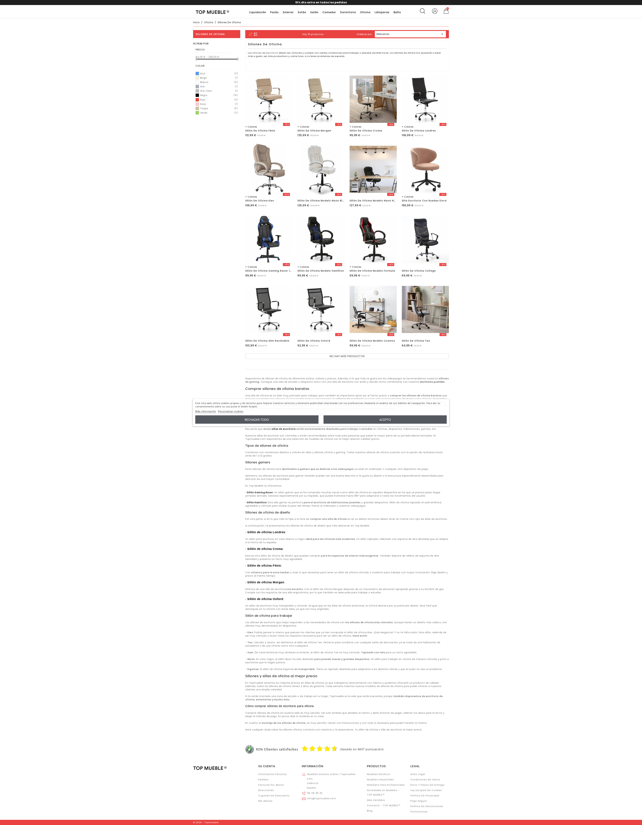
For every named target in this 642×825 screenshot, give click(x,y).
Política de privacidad (424, 795)
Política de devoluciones (426, 806)
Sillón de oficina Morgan (314, 130)
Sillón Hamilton (257, 502)
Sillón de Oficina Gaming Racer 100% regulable (277, 270)
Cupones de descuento (274, 795)
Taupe (218, 108)
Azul (218, 73)
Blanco (218, 82)
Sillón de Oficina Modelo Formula (372, 270)
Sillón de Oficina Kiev (259, 200)
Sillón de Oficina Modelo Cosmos (372, 340)
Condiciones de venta (425, 779)
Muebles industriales (380, 779)
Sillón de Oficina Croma (366, 130)
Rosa (218, 104)
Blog (369, 810)
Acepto (385, 419)
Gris (218, 86)
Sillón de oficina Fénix (260, 130)
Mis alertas (265, 801)
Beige (218, 78)
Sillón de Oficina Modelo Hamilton (320, 270)
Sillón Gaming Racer (260, 492)
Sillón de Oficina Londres (419, 130)
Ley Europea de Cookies (426, 790)
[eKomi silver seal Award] (249, 749)
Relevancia (410, 34)
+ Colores (251, 126)
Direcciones (266, 790)
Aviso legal (417, 774)
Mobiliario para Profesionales (386, 785)
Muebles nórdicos (378, 774)
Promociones (419, 811)
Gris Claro (218, 91)
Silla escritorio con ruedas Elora (424, 200)
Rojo (218, 99)
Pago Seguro (418, 801)
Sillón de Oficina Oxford (313, 340)
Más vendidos (376, 800)
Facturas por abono (271, 785)
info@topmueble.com (321, 798)
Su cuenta (266, 766)
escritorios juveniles (432, 382)
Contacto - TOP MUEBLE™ (383, 805)
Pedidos (263, 779)
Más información (205, 411)
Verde (218, 112)
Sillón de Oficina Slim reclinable (267, 340)
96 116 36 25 (315, 793)
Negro (218, 95)
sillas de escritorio (284, 429)
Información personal (272, 774)
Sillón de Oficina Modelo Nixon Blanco (323, 200)
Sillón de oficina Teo (416, 340)
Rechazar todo (257, 419)
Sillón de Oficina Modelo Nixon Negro (375, 200)
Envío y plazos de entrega (427, 785)
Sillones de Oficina (210, 34)
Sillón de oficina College (419, 270)
